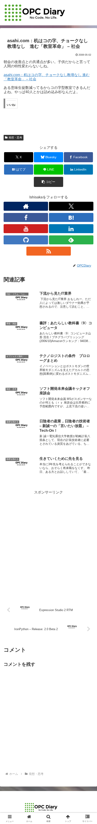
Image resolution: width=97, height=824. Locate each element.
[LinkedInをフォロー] (71, 228)
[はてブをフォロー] (71, 217)
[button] (48, 182)
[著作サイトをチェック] (26, 206)
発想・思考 (15, 137)
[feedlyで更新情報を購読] (71, 239)
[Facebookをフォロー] (26, 217)
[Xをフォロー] (71, 206)
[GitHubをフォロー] (26, 239)
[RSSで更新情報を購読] (48, 251)
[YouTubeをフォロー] (26, 228)
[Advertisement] (48, 543)
